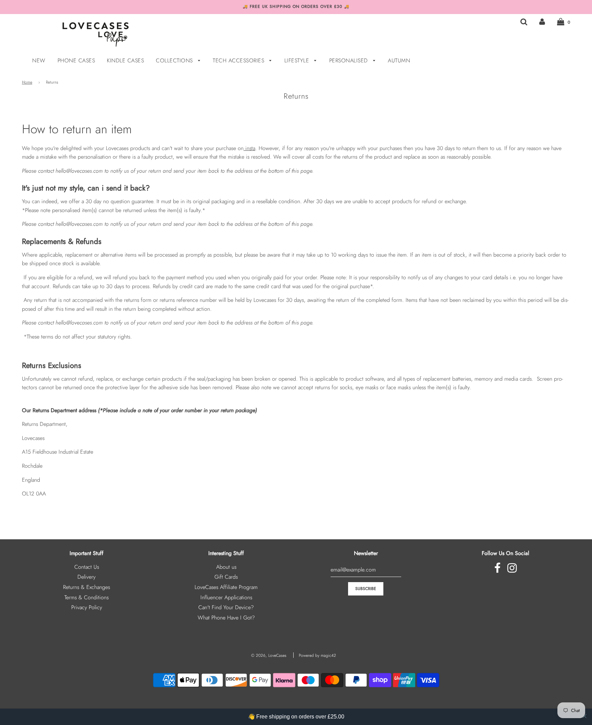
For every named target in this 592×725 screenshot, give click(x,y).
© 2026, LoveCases (268, 655)
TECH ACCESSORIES (239, 60)
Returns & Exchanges (86, 587)
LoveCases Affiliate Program (226, 587)
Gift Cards (226, 577)
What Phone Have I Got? (226, 618)
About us (226, 567)
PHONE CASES (76, 60)
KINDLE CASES (125, 60)
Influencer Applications (226, 597)
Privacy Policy (86, 607)
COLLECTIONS (175, 60)
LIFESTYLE (297, 60)
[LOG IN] (542, 22)
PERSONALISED (349, 60)
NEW (39, 60)
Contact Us (86, 567)
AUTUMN (399, 60)
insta (250, 148)
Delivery (86, 577)
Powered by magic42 (317, 655)
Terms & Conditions (86, 597)
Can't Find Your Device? (226, 607)
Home (27, 82)
